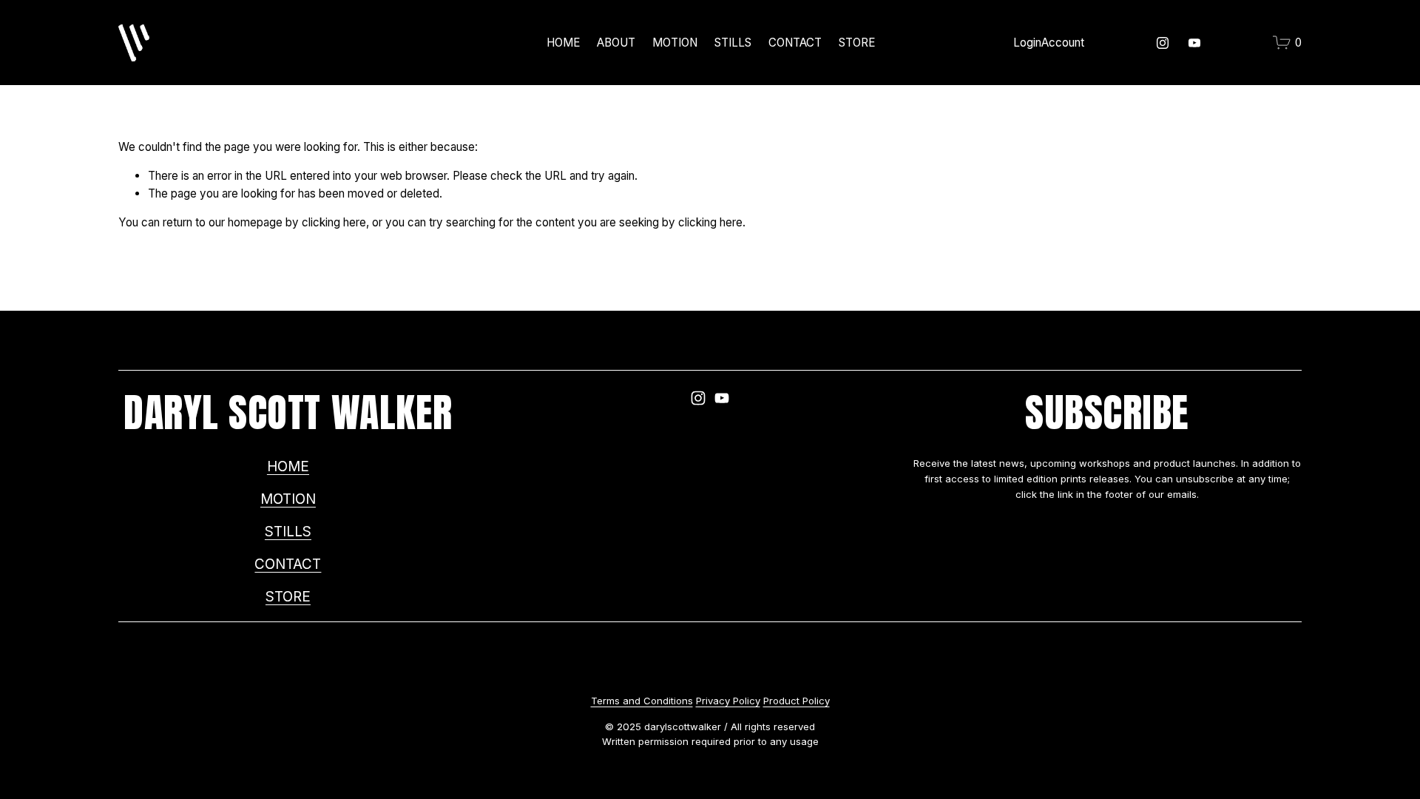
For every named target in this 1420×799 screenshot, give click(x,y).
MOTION (674, 43)
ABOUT (616, 43)
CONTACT (795, 43)
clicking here (334, 222)
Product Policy (796, 701)
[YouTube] (1194, 43)
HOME (563, 43)
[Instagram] (1162, 43)
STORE (857, 43)
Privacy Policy (728, 701)
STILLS (288, 531)
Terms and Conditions (642, 701)
